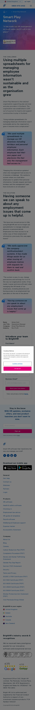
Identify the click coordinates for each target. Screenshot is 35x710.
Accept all (17, 368)
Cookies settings (17, 363)
